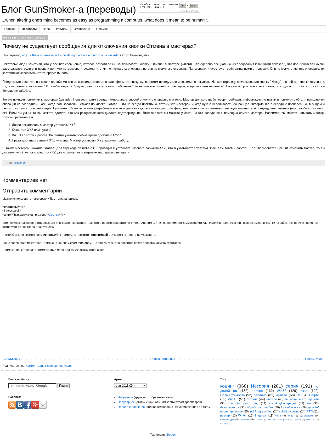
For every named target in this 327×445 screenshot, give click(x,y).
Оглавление (82, 29)
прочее (257, 391)
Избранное (125, 397)
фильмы (310, 419)
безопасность (229, 407)
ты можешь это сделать (302, 399)
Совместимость (232, 395)
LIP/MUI (258, 419)
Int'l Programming (260, 411)
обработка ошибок (260, 407)
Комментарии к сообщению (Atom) (49, 365)
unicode (271, 399)
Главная (10, 29)
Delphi (314, 395)
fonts (290, 415)
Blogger (171, 434)
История (260, 386)
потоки (252, 399)
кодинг (18, 162)
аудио (297, 419)
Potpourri (284, 419)
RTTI (309, 411)
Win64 (242, 415)
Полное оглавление (131, 407)
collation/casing (289, 411)
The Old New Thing (243, 403)
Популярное (126, 402)
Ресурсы (62, 29)
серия (292, 386)
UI (24, 162)
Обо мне (102, 29)
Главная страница (162, 359)
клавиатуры (227, 419)
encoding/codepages (282, 403)
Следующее (12, 359)
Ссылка (54, 214)
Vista (278, 415)
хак (309, 403)
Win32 (281, 391)
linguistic (261, 415)
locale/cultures (290, 407)
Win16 (232, 399)
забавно (260, 395)
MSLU (271, 419)
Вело (46, 29)
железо (281, 395)
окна (304, 391)
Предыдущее (314, 359)
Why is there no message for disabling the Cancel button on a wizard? (70, 55)
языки (223, 423)
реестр (225, 415)
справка (244, 419)
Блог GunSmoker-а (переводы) (70, 9)
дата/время (307, 415)
